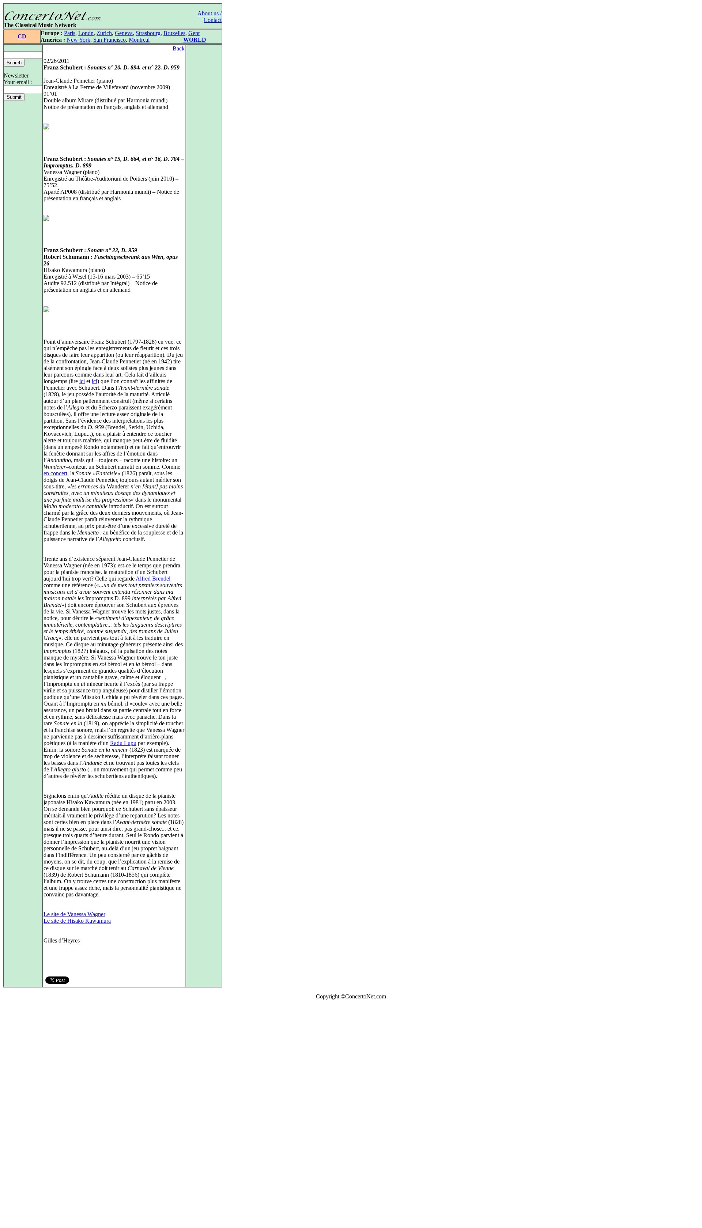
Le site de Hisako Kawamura (77, 921)
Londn (86, 33)
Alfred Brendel (153, 578)
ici (82, 381)
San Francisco (109, 40)
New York (78, 40)
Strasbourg (148, 33)
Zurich (104, 33)
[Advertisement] (25, 1115)
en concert (55, 473)
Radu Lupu (123, 743)
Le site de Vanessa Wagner (74, 914)
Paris (69, 33)
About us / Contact (209, 16)
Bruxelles (174, 33)
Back (179, 48)
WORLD (194, 40)
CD (22, 36)
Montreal (139, 40)
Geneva (124, 33)
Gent (194, 33)
